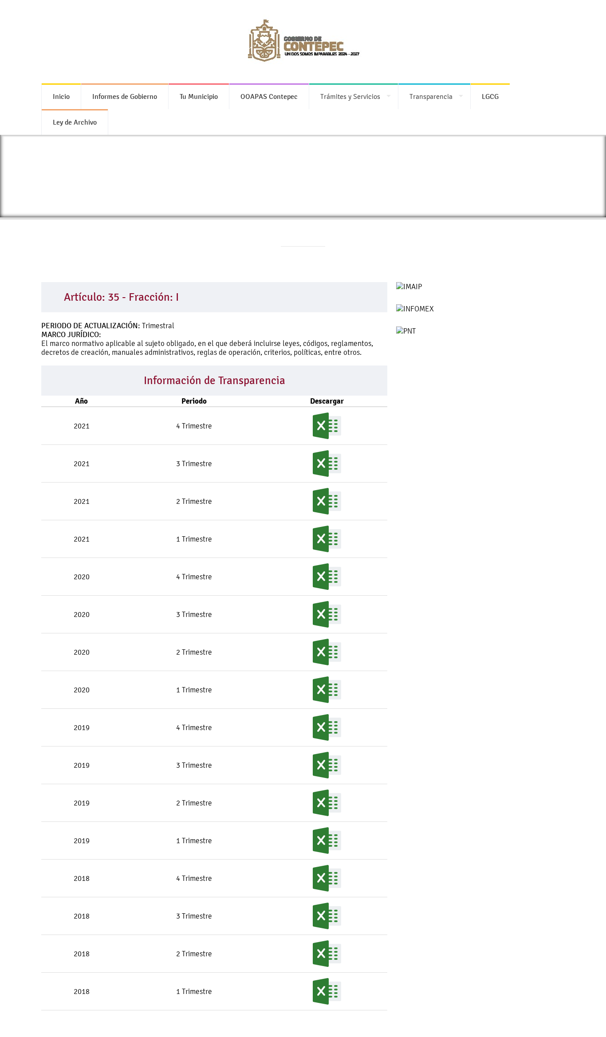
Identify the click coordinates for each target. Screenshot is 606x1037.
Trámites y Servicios (350, 96)
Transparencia (431, 96)
